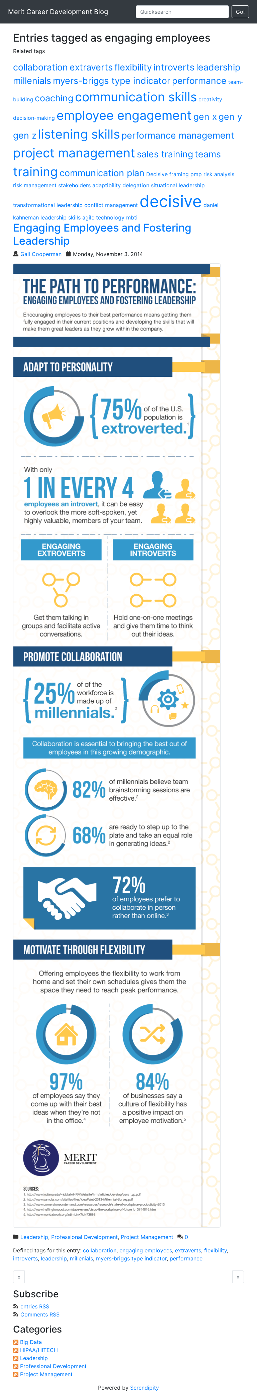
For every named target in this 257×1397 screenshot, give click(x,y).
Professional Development (84, 1237)
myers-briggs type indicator (111, 80)
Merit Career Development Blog (58, 12)
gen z (24, 135)
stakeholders (74, 185)
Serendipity (144, 1387)
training (35, 171)
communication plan (102, 172)
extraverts (91, 67)
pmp (196, 174)
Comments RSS (40, 1314)
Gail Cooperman (41, 254)
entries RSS (34, 1306)
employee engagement (124, 115)
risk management (35, 185)
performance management (177, 135)
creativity (210, 99)
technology (110, 217)
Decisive (157, 174)
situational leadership (178, 185)
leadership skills (60, 217)
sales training (165, 154)
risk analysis (218, 174)
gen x (205, 116)
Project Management (147, 1237)
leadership (218, 67)
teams (208, 154)
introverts (174, 67)
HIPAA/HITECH (39, 1350)
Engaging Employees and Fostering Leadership (102, 234)
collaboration (40, 67)
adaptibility (106, 185)
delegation (135, 185)
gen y (230, 116)
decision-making (34, 117)
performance (199, 80)
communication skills (136, 96)
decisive (171, 201)
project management (74, 152)
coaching (54, 98)
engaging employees (145, 1250)
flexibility (133, 67)
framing (179, 174)
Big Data (31, 1342)
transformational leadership (48, 205)
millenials (32, 80)
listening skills (79, 134)
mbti (132, 217)
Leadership (34, 1237)
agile (88, 217)
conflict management (111, 205)
